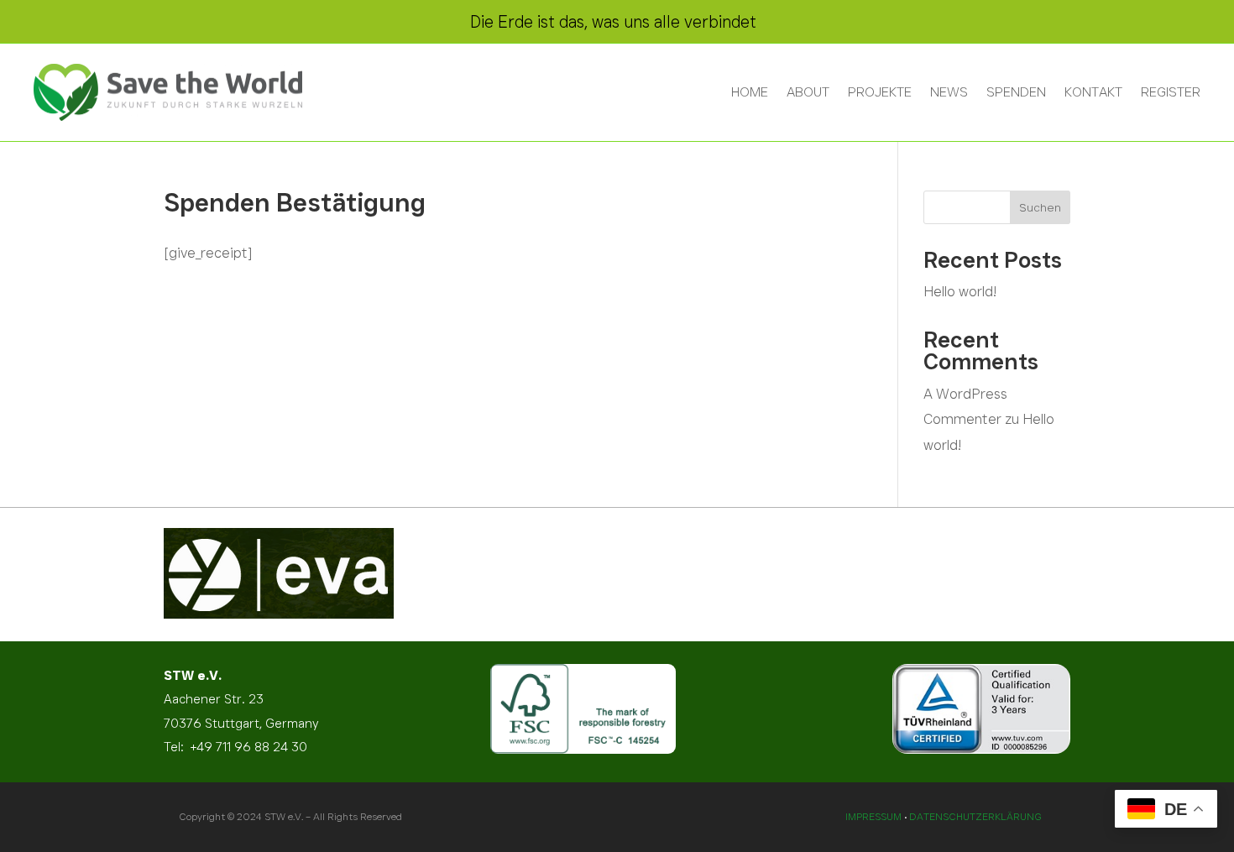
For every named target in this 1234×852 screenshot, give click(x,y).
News (949, 92)
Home (749, 92)
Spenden (1016, 92)
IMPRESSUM (873, 816)
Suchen (1040, 207)
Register (1170, 92)
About (808, 92)
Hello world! (959, 291)
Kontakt (1093, 92)
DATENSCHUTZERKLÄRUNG (975, 816)
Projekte (880, 92)
